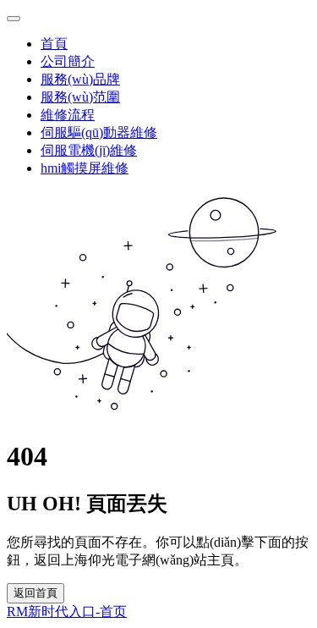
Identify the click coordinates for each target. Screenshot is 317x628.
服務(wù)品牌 (80, 79)
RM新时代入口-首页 (67, 611)
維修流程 (68, 114)
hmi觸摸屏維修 (84, 168)
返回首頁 (35, 593)
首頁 (54, 43)
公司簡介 (68, 61)
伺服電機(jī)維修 (89, 150)
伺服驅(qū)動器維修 (99, 132)
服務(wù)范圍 (80, 97)
